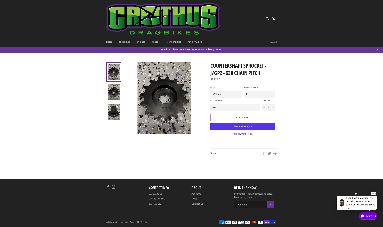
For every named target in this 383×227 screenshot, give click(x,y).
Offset (213, 87)
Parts (155, 42)
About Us (196, 194)
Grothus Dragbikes (121, 222)
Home (109, 42)
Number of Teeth (251, 87)
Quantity (266, 100)
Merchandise (174, 42)
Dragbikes (124, 42)
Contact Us (197, 204)
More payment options (242, 133)
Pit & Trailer (195, 42)
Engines (141, 42)
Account (273, 42)
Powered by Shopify (138, 222)
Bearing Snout (217, 100)
